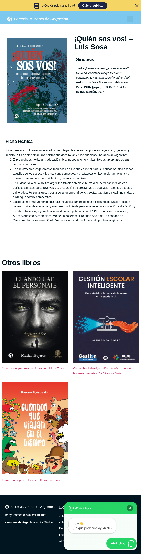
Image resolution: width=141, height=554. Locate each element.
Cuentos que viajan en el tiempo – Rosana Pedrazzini (31, 480)
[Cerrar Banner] (137, 5)
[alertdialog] (70, 5)
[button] (130, 19)
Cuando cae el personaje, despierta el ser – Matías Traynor (33, 368)
